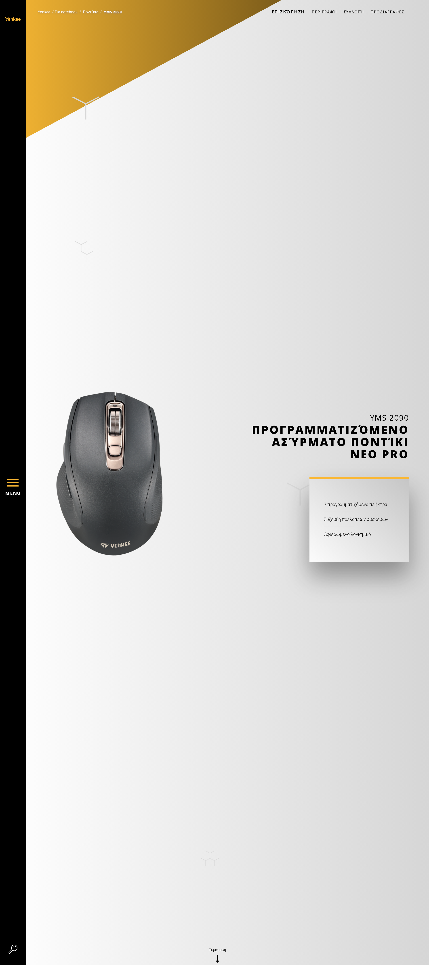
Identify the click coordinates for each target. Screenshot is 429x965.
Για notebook (66, 11)
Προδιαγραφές (387, 12)
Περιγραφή (324, 12)
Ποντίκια (90, 11)
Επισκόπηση (288, 12)
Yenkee (44, 11)
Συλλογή (353, 12)
